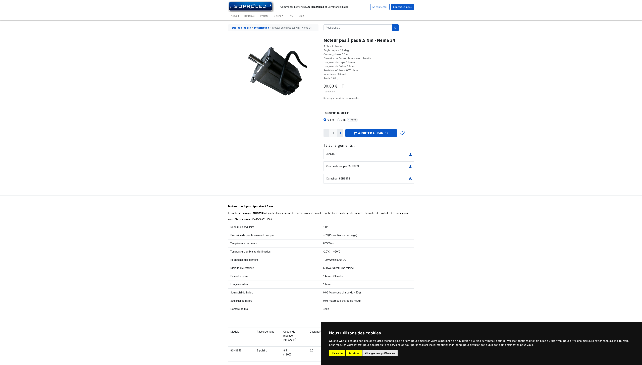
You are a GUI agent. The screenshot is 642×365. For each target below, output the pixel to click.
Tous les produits (240, 27)
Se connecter (379, 7)
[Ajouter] (340, 133)
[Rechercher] (395, 27)
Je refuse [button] (354, 353)
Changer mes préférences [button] (380, 353)
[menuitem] (235, 15)
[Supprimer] (326, 133)
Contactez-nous (402, 7)
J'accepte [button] (337, 353)
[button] (402, 133)
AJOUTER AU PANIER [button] (373, 133)
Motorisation (261, 27)
